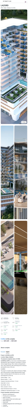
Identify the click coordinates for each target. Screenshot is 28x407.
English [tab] (7, 351)
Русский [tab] (3, 351)
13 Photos (24, 122)
